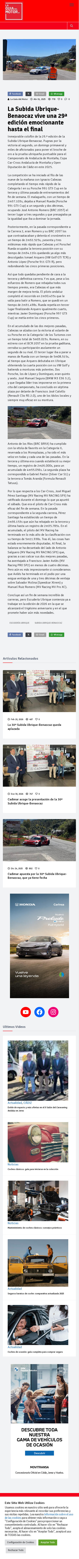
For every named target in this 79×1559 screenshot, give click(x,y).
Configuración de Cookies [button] (20, 1542)
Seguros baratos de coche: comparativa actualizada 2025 (36, 1293)
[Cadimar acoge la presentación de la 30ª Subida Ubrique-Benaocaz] (39, 766)
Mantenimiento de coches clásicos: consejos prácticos (35, 1227)
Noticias (13, 1164)
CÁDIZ (27, 1103)
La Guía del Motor (19, 99)
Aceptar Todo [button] (48, 1542)
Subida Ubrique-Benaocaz (48, 623)
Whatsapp (58, 94)
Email (41, 94)
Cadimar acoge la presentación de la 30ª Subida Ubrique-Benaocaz (35, 801)
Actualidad (15, 1103)
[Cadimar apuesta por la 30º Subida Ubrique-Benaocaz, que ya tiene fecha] (39, 840)
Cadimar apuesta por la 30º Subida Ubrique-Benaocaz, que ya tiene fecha (37, 876)
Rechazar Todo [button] (16, 1550)
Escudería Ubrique (19, 623)
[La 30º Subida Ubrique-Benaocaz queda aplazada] (39, 691)
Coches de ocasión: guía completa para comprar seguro (35, 1352)
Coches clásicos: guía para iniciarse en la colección (33, 1169)
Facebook (16, 94)
